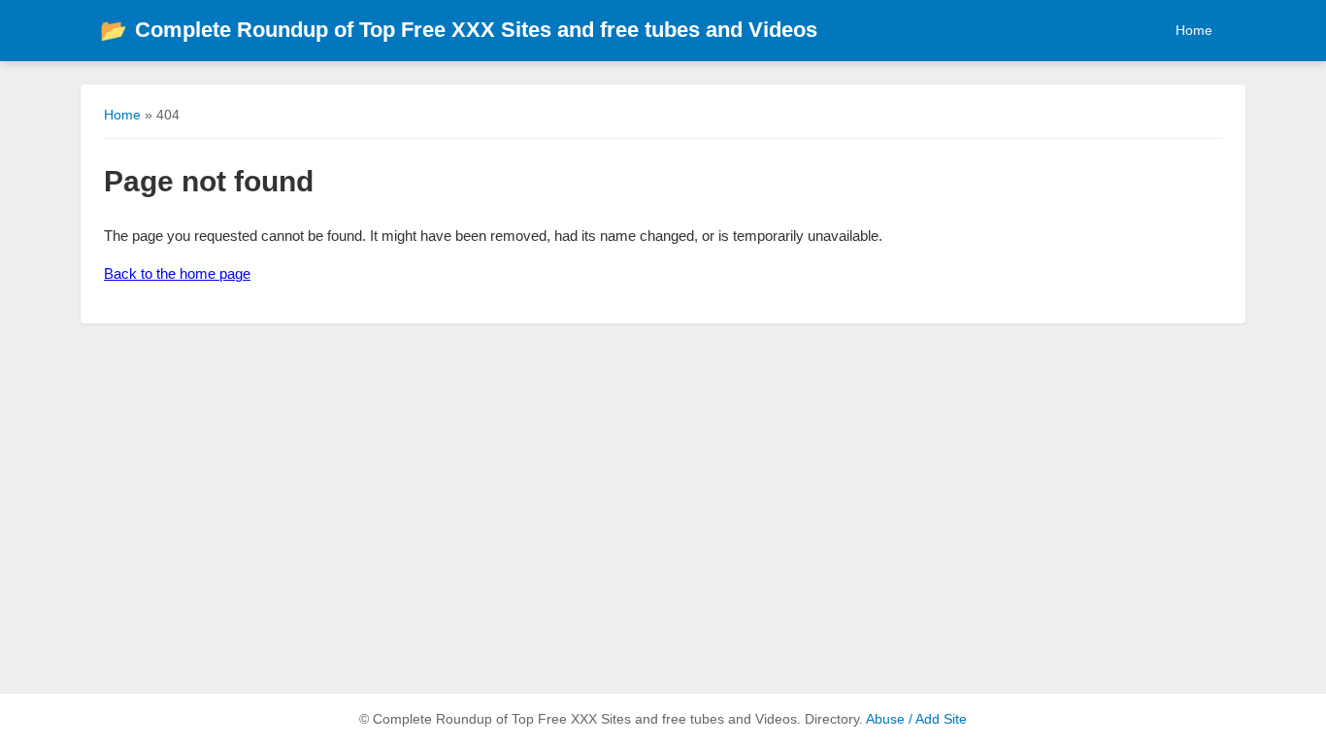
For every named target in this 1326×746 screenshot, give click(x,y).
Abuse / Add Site (916, 719)
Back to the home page (177, 273)
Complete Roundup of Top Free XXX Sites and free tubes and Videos (458, 29)
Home (1194, 30)
